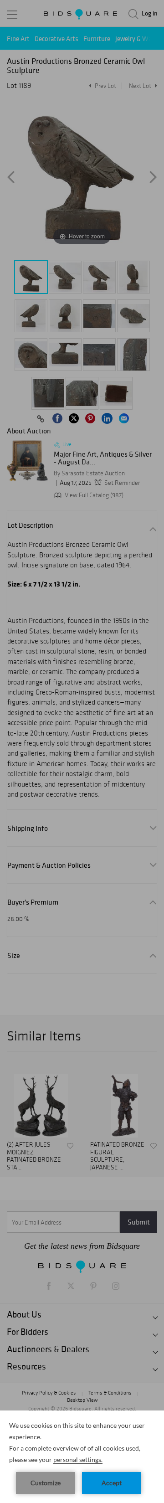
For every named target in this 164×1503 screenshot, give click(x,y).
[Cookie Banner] (82, 1456)
